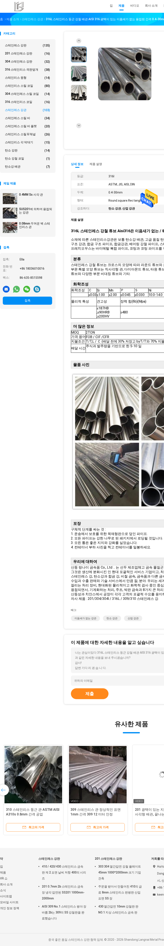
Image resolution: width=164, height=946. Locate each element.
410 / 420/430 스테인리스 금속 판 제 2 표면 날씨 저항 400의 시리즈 (64, 872)
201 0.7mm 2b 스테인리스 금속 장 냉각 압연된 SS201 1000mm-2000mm (63, 892)
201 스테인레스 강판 (27, 53)
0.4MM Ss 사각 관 (31, 194)
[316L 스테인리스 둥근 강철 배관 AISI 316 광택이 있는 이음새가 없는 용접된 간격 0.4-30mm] (125, 74)
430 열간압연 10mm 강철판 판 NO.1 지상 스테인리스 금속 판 (118, 909)
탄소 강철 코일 (27, 158)
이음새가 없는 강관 (85, 618)
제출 (89, 693)
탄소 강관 (112, 618)
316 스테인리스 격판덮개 (27, 69)
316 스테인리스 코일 (27, 102)
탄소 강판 (27, 150)
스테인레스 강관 (27, 110)
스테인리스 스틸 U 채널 (27, 134)
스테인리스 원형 (27, 78)
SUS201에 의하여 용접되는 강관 (35, 210)
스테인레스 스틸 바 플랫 (27, 126)
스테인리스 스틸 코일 (27, 86)
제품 (3, 872)
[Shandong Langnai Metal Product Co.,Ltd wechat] (26, 289)
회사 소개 (6, 884)
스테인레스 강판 (27, 45)
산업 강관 (133, 618)
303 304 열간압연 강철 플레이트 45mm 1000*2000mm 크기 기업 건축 (119, 872)
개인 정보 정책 (9, 908)
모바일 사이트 (9, 902)
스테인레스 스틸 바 (27, 118)
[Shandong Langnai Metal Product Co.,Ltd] (19, 6)
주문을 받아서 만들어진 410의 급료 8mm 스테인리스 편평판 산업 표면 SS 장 (120, 892)
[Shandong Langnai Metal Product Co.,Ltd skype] (37, 289)
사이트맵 (6, 896)
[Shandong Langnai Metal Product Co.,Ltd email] (6, 289)
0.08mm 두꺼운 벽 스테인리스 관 (34, 225)
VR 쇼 (3, 878)
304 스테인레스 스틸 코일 (27, 94)
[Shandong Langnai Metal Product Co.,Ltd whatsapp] (16, 289)
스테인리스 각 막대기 (27, 142)
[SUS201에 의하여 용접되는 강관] (10, 213)
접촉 (28, 300)
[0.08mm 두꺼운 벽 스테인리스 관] (10, 227)
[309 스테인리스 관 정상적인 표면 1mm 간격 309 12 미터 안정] (98, 774)
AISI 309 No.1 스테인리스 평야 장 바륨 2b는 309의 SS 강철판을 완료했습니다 (64, 912)
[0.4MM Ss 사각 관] (10, 198)
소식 (3, 890)
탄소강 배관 (27, 166)
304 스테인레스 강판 (27, 61)
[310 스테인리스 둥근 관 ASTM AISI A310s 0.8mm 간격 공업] (33, 774)
